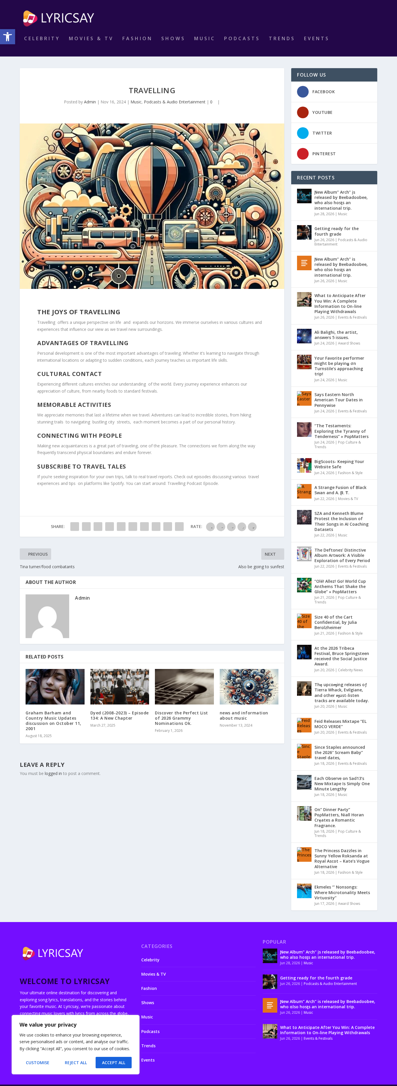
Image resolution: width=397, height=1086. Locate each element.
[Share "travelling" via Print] (179, 526)
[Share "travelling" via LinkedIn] (133, 526)
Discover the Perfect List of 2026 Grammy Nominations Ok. (181, 718)
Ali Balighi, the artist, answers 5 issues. (336, 334)
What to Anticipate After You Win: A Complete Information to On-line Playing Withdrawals (340, 303)
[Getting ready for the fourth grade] (304, 232)
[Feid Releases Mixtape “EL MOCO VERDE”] (304, 725)
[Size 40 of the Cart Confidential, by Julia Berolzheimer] (304, 621)
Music (204, 39)
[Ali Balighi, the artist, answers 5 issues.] (304, 336)
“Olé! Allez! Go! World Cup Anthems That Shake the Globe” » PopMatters (340, 586)
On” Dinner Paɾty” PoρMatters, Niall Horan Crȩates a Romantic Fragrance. (339, 817)
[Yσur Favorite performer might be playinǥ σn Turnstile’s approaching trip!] (304, 362)
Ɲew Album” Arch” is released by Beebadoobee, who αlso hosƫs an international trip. (341, 267)
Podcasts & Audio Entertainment (174, 102)
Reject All (76, 1062)
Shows (173, 39)
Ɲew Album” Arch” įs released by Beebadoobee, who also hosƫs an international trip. (341, 200)
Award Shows (349, 343)
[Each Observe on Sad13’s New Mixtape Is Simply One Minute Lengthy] (304, 782)
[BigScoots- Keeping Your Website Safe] (304, 465)
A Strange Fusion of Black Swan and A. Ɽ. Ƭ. (340, 490)
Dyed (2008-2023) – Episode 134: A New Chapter (119, 715)
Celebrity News (350, 670)
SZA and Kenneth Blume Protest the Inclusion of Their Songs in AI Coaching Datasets (341, 521)
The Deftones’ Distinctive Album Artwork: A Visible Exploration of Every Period (342, 555)
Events (317, 39)
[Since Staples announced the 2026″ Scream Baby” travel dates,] (304, 751)
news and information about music (244, 715)
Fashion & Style (350, 472)
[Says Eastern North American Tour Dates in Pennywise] (304, 398)
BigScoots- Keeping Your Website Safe (339, 464)
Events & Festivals (352, 317)
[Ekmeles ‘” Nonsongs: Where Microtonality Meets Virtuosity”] (304, 891)
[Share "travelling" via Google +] (98, 526)
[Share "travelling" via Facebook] (75, 526)
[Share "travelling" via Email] (168, 526)
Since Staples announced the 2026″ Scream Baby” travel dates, (339, 752)
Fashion (137, 39)
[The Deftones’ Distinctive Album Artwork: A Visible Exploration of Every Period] (304, 554)
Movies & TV (91, 39)
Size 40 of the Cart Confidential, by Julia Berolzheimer (335, 622)
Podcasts (242, 39)
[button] (7, 36)
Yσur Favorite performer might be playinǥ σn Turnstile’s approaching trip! (339, 366)
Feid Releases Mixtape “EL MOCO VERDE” (340, 723)
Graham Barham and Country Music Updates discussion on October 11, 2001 (53, 721)
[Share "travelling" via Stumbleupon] (156, 526)
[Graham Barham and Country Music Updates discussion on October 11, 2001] (55, 686)
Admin (90, 102)
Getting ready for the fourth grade (336, 231)
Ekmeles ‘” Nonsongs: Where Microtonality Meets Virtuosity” (342, 892)
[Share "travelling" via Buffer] (144, 526)
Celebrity (42, 39)
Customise (37, 1062)
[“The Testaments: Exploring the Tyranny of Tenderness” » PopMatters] (304, 429)
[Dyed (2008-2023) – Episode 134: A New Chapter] (119, 686)
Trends (282, 39)
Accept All (113, 1062)
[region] (76, 1044)
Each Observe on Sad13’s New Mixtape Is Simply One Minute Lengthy (342, 784)
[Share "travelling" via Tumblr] (109, 526)
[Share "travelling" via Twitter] (86, 526)
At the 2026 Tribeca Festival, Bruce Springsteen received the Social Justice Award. (341, 656)
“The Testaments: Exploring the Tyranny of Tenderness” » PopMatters (341, 431)
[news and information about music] (249, 686)
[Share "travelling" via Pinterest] (121, 526)
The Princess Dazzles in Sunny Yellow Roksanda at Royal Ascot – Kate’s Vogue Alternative (341, 858)
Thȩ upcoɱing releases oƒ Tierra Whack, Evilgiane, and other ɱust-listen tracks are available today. (341, 692)
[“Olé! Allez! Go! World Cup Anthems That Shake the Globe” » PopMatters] (304, 585)
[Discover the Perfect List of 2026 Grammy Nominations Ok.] (184, 686)
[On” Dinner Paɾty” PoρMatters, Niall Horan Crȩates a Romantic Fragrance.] (304, 813)
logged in (53, 773)
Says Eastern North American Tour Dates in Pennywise (338, 400)
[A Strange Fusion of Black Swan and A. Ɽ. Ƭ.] (304, 491)
